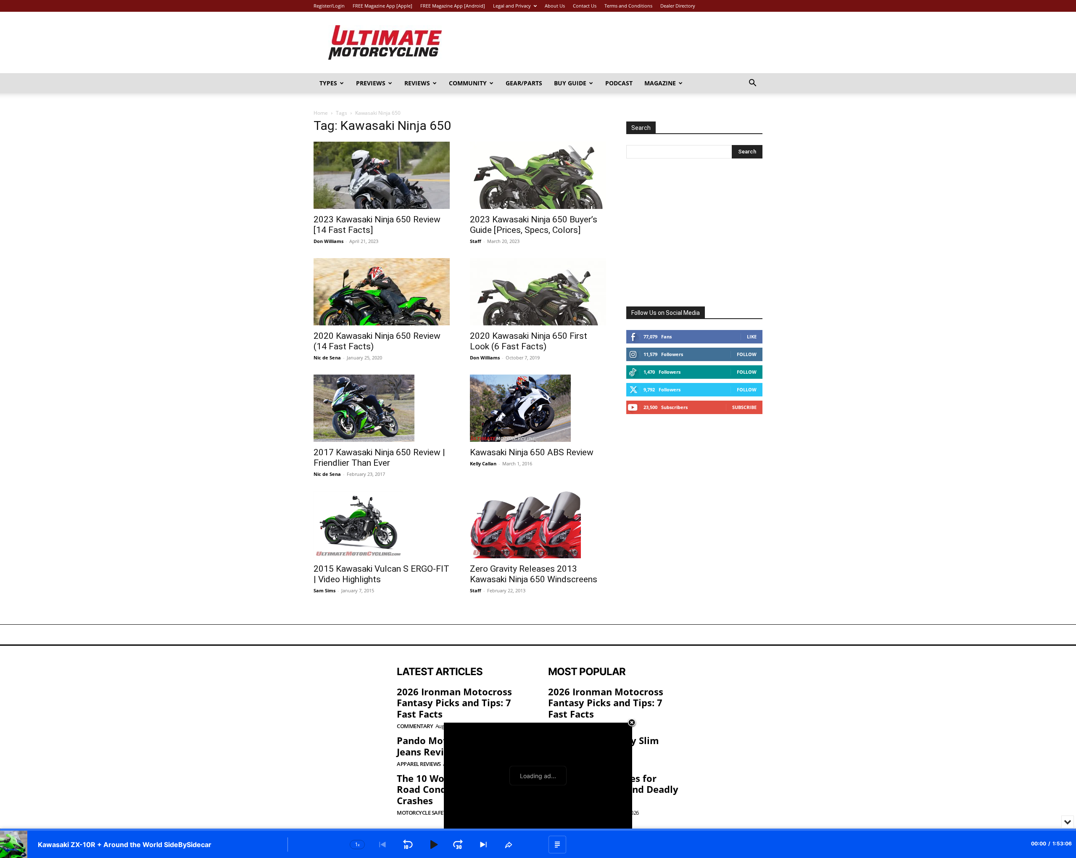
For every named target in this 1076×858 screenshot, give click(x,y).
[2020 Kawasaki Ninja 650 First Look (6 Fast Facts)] (538, 291)
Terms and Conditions (628, 6)
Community (468, 83)
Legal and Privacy (512, 6)
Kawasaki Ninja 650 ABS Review (531, 452)
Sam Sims (324, 590)
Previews (370, 83)
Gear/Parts (524, 83)
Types (328, 83)
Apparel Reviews (419, 764)
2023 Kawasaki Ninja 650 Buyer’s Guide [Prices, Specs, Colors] (533, 224)
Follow (747, 354)
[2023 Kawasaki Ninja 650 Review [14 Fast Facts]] (382, 175)
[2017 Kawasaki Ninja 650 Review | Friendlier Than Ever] (382, 408)
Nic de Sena (327, 357)
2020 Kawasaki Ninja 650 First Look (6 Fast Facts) (528, 341)
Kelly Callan (483, 463)
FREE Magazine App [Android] (452, 6)
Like (752, 336)
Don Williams (328, 241)
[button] (752, 84)
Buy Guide (570, 83)
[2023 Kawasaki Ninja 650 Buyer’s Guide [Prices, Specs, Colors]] (538, 175)
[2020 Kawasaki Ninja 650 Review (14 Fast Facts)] (382, 291)
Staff (475, 241)
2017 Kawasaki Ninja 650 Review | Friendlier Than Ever (379, 457)
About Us (555, 6)
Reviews (417, 83)
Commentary (415, 726)
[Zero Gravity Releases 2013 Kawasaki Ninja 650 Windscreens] (538, 524)
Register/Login (329, 6)
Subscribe (744, 407)
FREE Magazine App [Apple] (382, 6)
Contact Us (584, 6)
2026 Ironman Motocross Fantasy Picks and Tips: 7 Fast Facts (454, 702)
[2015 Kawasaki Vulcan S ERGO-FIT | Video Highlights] (382, 524)
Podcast (619, 83)
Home (321, 112)
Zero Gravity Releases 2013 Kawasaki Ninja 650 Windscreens (533, 574)
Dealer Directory (677, 6)
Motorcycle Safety (423, 812)
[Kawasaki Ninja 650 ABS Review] (538, 408)
